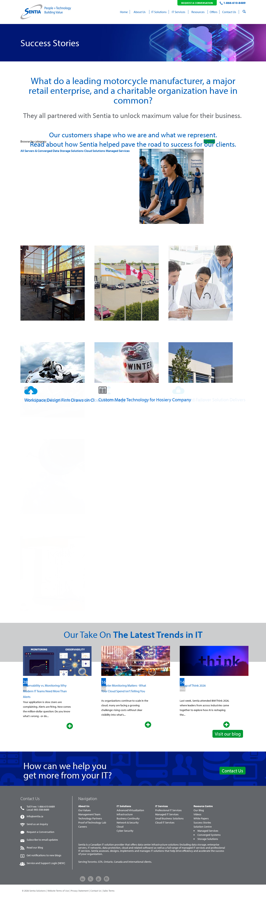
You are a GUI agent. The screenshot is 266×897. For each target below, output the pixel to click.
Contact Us (232, 771)
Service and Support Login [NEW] (46, 863)
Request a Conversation (40, 832)
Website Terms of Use (58, 890)
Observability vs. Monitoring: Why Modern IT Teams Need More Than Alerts (45, 691)
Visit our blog (228, 734)
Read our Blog (35, 847)
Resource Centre (203, 806)
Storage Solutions (207, 839)
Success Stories (202, 822)
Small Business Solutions (169, 818)
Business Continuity (128, 818)
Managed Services (118, 151)
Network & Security (128, 822)
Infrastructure (125, 814)
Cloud (120, 826)
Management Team (89, 814)
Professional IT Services (168, 810)
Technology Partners (90, 818)
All (22, 151)
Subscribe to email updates (42, 839)
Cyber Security (125, 830)
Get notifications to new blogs (44, 855)
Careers (82, 826)
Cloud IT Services (164, 822)
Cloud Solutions (94, 151)
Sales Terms (109, 890)
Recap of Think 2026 (193, 685)
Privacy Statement (80, 890)
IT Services (161, 806)
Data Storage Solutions (68, 151)
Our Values (84, 810)
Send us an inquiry (37, 824)
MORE (210, 141)
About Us (83, 806)
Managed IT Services (167, 814)
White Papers (201, 818)
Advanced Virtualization (130, 810)
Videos (197, 814)
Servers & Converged (39, 151)
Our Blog (199, 810)
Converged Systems (209, 835)
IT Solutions (124, 806)
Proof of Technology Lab (92, 822)
